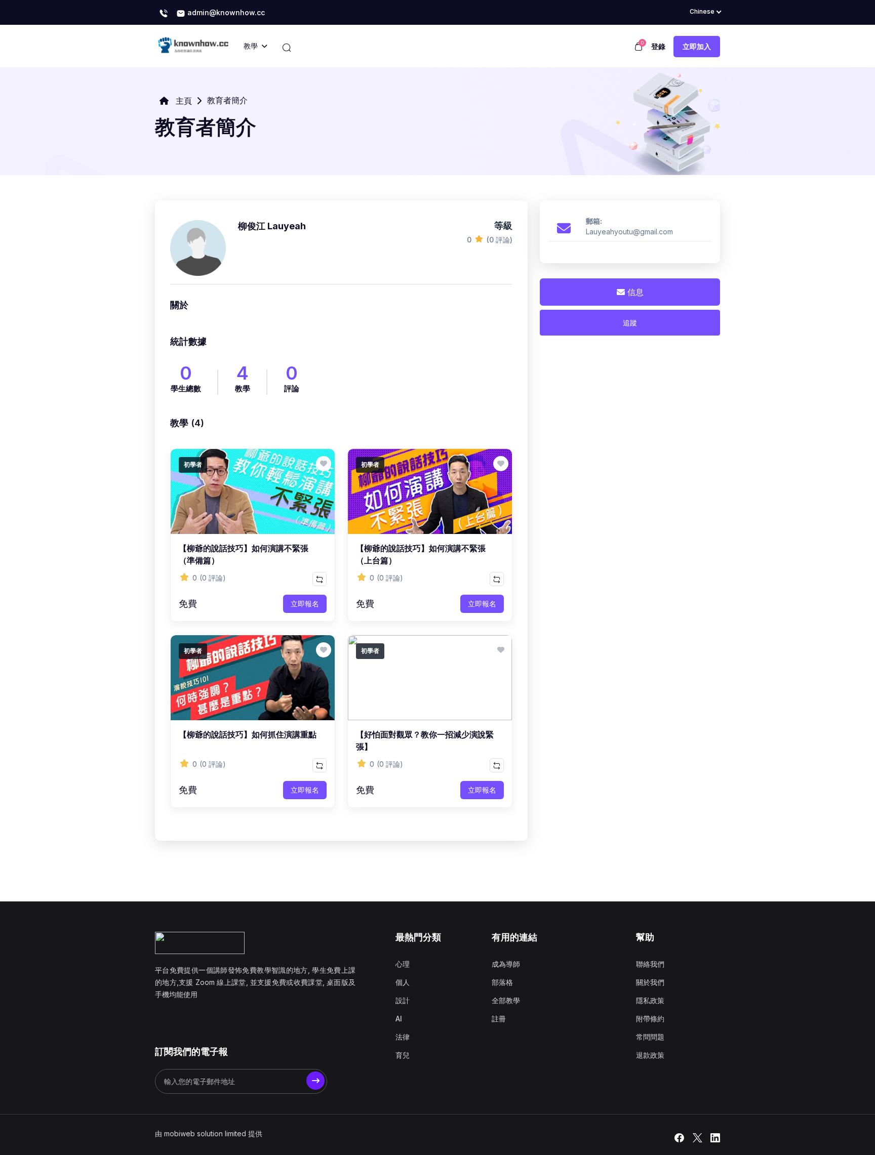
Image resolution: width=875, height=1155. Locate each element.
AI (398, 1018)
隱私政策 (650, 1000)
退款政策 (650, 1055)
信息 (634, 292)
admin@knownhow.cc (225, 12)
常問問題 (650, 1037)
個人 (402, 982)
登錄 (658, 46)
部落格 (502, 982)
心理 (402, 964)
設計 (402, 1000)
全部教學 (506, 1000)
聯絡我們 (650, 964)
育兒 (402, 1055)
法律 (402, 1037)
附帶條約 (650, 1018)
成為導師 (506, 964)
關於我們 (650, 982)
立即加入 (697, 46)
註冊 (499, 1018)
